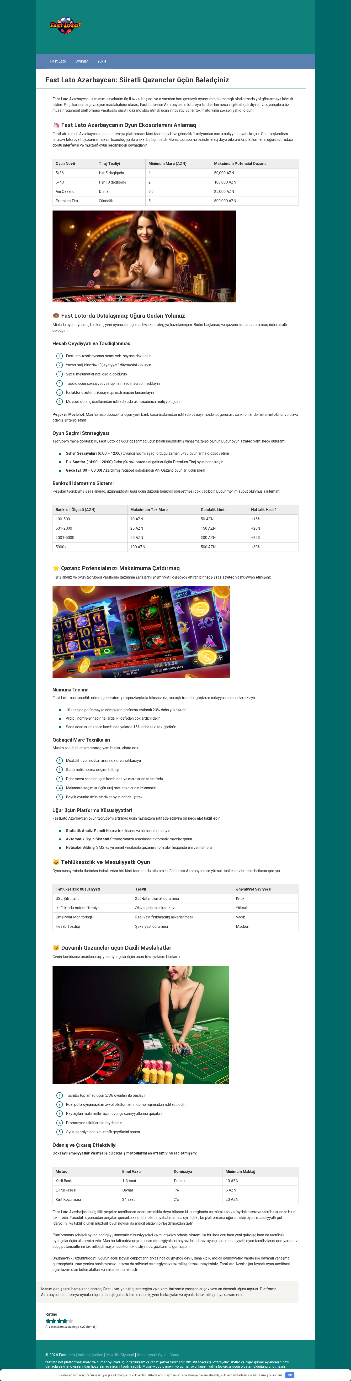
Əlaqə (174, 1355)
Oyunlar (81, 61)
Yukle (101, 61)
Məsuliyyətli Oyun (151, 1355)
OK (290, 1375)
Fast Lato (58, 61)
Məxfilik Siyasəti (120, 1355)
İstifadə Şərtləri (90, 1355)
